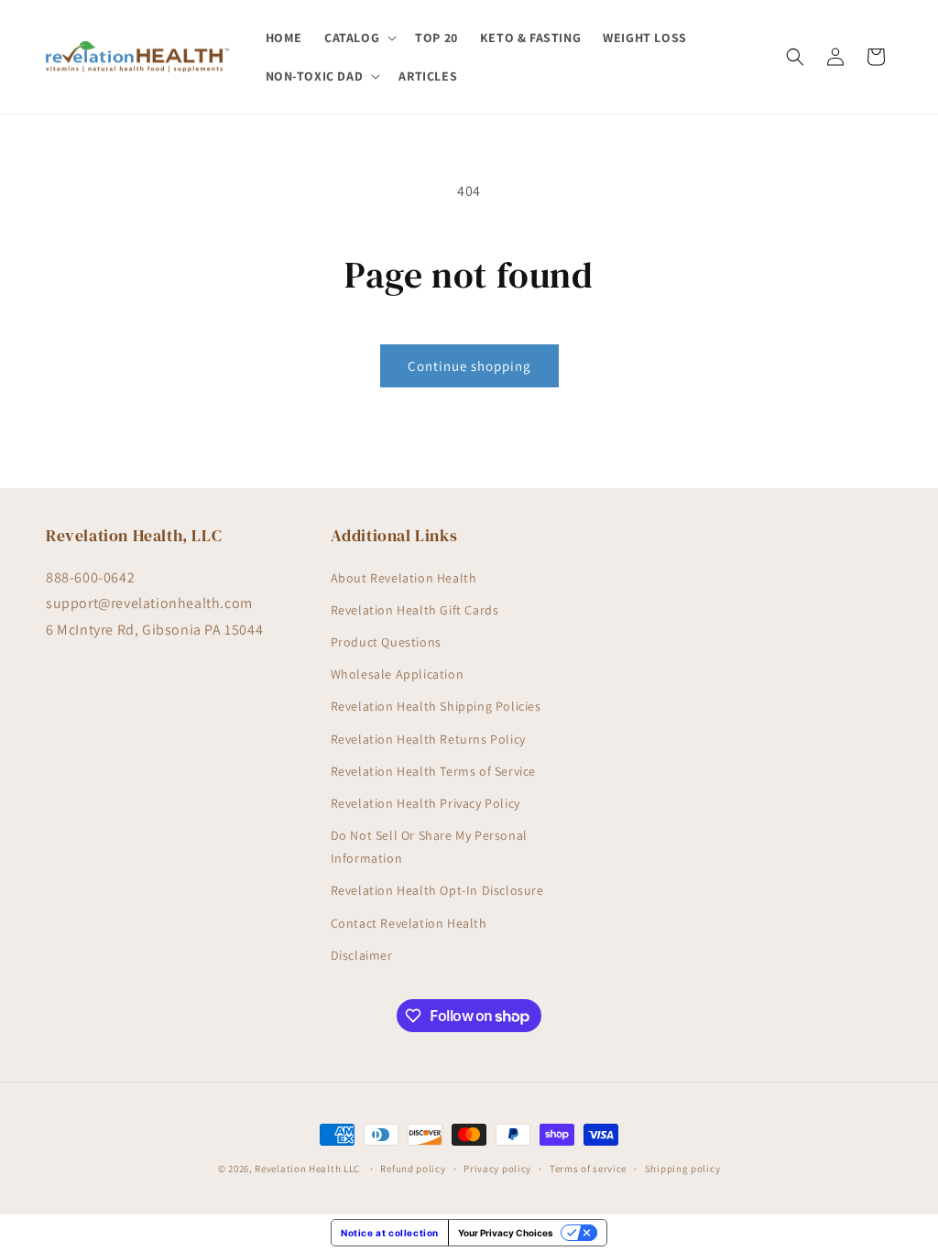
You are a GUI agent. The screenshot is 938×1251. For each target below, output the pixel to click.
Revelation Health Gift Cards (415, 610)
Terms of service (588, 1168)
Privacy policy (497, 1168)
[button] (358, 37)
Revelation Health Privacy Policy (425, 803)
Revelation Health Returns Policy (428, 739)
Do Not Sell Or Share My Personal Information (429, 846)
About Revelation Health (404, 578)
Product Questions (386, 642)
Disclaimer (362, 955)
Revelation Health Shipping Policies (436, 706)
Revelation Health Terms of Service (433, 771)
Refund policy (412, 1168)
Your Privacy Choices (505, 1232)
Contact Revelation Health (409, 923)
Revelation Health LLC (307, 1168)
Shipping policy (683, 1168)
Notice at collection (390, 1232)
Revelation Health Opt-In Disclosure (437, 890)
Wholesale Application (397, 674)
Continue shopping (469, 366)
